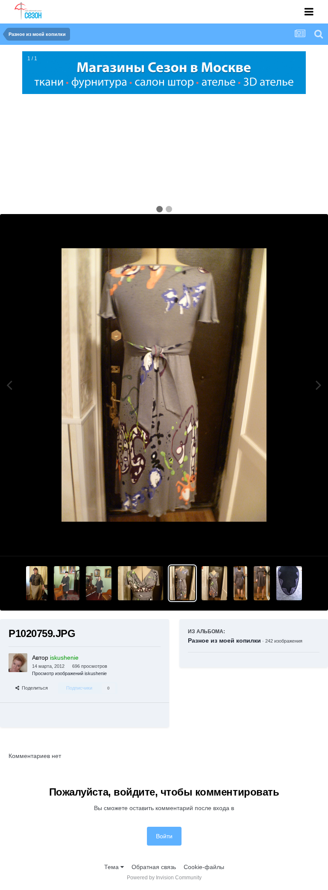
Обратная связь (154, 867)
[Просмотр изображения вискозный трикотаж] (98, 583)
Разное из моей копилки (224, 640)
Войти (164, 836)
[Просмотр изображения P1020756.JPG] (214, 583)
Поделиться (33, 687)
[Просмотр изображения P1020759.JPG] (182, 583)
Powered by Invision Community (164, 878)
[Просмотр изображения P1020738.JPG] (289, 583)
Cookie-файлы (204, 867)
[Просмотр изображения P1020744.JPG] (240, 583)
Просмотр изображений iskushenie (69, 673)
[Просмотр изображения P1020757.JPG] (141, 583)
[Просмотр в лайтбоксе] (164, 385)
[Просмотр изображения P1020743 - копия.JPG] (262, 583)
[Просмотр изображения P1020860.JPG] (36, 583)
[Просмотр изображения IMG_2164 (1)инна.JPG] (66, 583)
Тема (112, 867)
